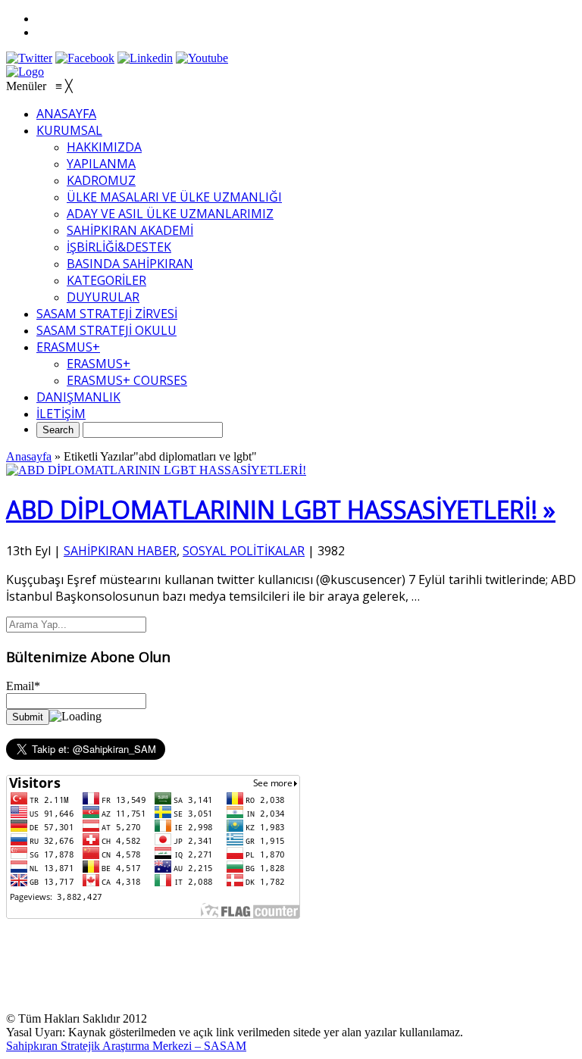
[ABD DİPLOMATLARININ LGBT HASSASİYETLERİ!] (156, 470)
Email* (23, 685)
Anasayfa (29, 456)
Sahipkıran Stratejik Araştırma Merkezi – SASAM (126, 1045)
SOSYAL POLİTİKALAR (244, 550)
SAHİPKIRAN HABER (120, 550)
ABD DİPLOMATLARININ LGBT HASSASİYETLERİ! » (280, 509)
